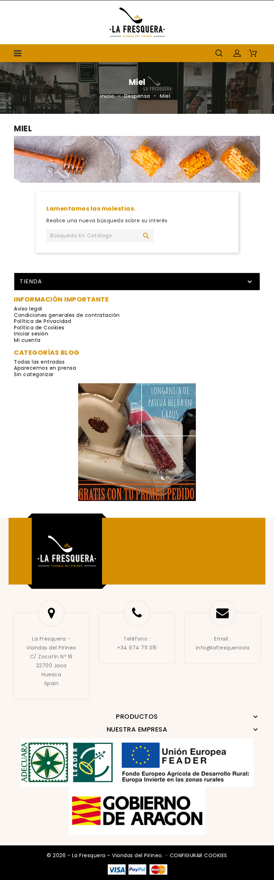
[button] (237, 53)
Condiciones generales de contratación (67, 315)
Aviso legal (28, 308)
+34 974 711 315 (137, 647)
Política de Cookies (39, 327)
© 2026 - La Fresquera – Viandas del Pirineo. (106, 855)
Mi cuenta (27, 340)
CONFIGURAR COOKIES (198, 855)
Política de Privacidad (42, 321)
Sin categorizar (34, 374)
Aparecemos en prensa (45, 367)
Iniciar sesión (31, 333)
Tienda (31, 281)
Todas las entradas (39, 361)
